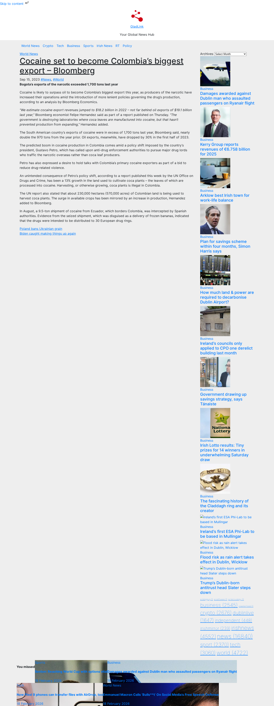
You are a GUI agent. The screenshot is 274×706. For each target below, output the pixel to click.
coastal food (246, 606)
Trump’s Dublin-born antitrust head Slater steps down (225, 587)
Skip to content (12, 4)
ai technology (236, 599)
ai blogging (206, 599)
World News (30, 46)
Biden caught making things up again (48, 233)
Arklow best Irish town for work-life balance (225, 198)
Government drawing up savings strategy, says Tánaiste (223, 399)
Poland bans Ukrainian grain (41, 229)
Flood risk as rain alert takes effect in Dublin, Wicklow (227, 559)
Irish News (104, 46)
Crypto (48, 46)
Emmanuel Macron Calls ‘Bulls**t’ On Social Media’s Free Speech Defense (161, 695)
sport (214, 645)
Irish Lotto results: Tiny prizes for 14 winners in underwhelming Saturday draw (224, 452)
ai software (220, 599)
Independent (233, 620)
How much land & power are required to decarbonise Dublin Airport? (227, 297)
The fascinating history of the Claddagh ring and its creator (224, 506)
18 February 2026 (48, 681)
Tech (60, 46)
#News (46, 79)
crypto (216, 613)
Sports (88, 46)
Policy (127, 46)
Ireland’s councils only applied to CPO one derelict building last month (226, 348)
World (232, 652)
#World (58, 79)
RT (118, 46)
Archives (206, 54)
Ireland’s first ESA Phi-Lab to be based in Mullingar (227, 534)
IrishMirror (215, 628)
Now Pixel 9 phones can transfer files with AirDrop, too (60, 695)
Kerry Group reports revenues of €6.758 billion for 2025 (225, 149)
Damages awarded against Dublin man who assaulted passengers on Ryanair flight (227, 98)
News (235, 636)
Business (73, 46)
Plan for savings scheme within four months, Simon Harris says (225, 246)
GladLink (137, 26)
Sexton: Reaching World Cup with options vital (71, 671)
